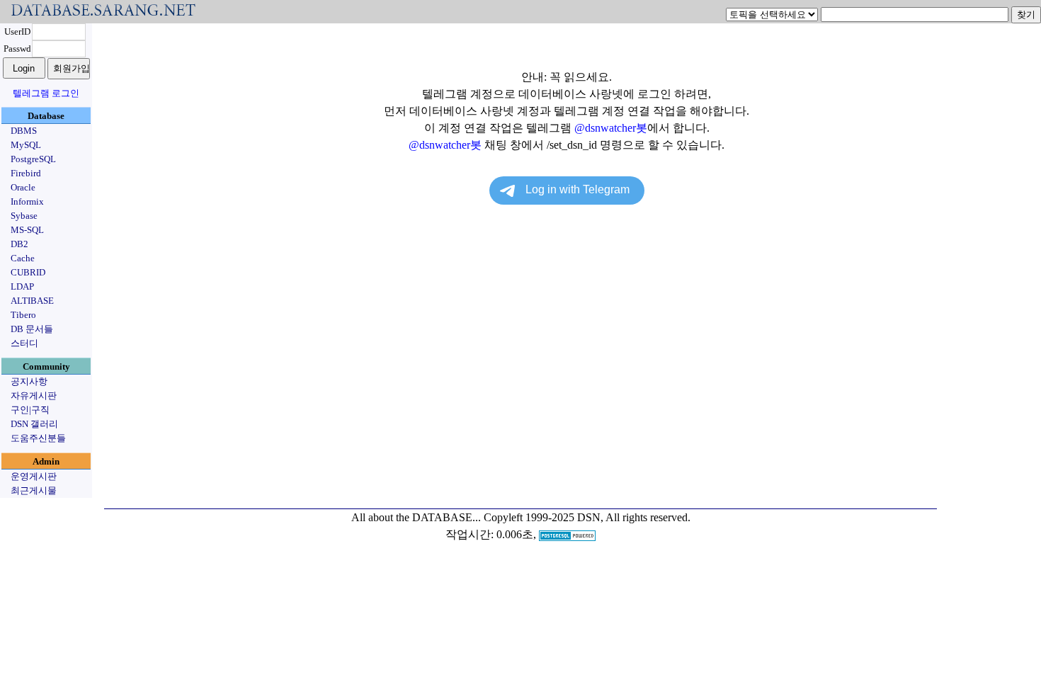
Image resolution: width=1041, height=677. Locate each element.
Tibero (23, 314)
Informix (27, 201)
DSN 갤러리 (34, 424)
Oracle (23, 187)
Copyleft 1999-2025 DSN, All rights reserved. (587, 517)
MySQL (26, 145)
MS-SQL (27, 229)
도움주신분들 (38, 438)
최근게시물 (34, 490)
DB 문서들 (32, 329)
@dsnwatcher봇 (610, 128)
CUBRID (28, 272)
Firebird (26, 173)
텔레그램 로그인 (46, 93)
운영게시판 (34, 476)
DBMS (24, 130)
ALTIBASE (32, 300)
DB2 (19, 244)
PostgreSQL (33, 159)
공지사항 (29, 381)
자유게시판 (34, 395)
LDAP (22, 286)
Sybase (24, 215)
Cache (23, 258)
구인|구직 (30, 409)
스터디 (24, 343)
